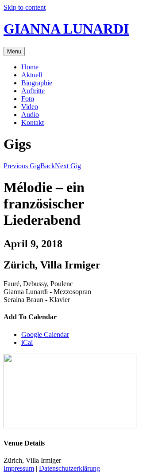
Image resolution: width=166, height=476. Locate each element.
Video (29, 106)
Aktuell (31, 75)
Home (30, 67)
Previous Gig (22, 166)
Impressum (19, 468)
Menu (14, 51)
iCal (27, 342)
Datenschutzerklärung (69, 468)
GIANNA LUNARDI (66, 29)
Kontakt (32, 122)
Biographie (36, 83)
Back (47, 166)
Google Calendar (45, 334)
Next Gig (68, 166)
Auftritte (33, 90)
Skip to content (25, 7)
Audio (30, 114)
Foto (27, 98)
